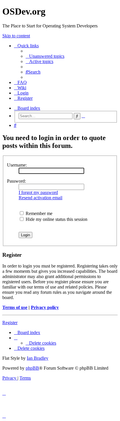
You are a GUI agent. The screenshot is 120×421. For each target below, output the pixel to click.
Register (9, 322)
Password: (16, 181)
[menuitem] (45, 56)
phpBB (32, 368)
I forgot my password (38, 192)
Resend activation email (40, 197)
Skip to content (16, 35)
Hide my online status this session (55, 219)
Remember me (38, 213)
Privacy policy (45, 307)
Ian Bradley (37, 358)
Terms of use (14, 307)
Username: (17, 165)
